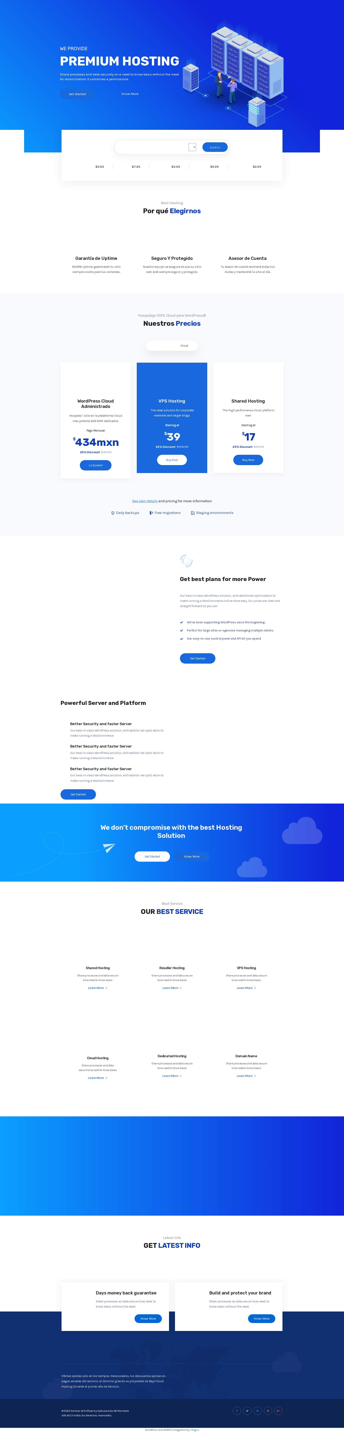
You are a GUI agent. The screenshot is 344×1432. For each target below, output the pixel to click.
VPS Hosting (246, 968)
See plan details (145, 501)
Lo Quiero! (96, 465)
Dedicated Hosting (172, 1056)
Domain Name (246, 1056)
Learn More (96, 988)
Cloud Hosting (97, 1058)
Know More (148, 1318)
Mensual (159, 345)
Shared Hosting (97, 968)
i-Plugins (194, 1429)
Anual (184, 345)
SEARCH (215, 147)
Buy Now (172, 460)
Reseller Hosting (172, 968)
